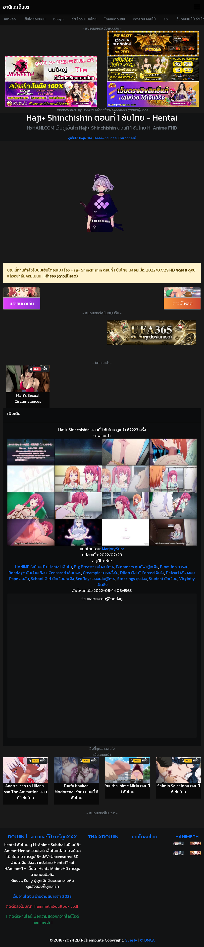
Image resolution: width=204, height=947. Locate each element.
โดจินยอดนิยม (114, 19)
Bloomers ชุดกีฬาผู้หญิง (137, 567)
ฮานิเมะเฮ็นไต (16, 7)
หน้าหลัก (10, 19)
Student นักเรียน (163, 579)
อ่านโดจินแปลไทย (84, 19)
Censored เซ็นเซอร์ (65, 573)
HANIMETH (187, 836)
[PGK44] (153, 43)
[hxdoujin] (178, 853)
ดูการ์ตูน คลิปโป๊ (144, 19)
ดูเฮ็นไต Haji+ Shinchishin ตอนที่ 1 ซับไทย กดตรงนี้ (102, 138)
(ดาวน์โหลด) (67, 276)
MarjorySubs (113, 549)
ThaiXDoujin (103, 836)
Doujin (58, 19)
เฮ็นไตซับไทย (144, 836)
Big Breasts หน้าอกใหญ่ (94, 567)
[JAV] (51, 68)
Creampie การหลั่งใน (100, 573)
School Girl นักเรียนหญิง (52, 579)
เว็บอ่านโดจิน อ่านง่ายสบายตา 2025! (42, 896)
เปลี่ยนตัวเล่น (22, 303)
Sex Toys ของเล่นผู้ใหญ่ (95, 579)
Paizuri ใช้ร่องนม (180, 573)
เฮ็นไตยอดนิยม (34, 19)
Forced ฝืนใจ (153, 573)
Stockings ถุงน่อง (132, 579)
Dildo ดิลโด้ (130, 573)
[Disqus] (102, 670)
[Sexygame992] (153, 68)
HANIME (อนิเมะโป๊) (31, 567)
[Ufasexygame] (51, 94)
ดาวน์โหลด (182, 303)
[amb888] (153, 94)
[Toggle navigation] (197, 7)
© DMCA (147, 940)
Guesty (131, 940)
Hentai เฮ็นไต (60, 567)
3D (166, 19)
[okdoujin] (178, 844)
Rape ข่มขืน (19, 579)
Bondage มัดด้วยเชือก (27, 573)
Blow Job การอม (174, 567)
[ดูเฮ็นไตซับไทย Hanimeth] (195, 844)
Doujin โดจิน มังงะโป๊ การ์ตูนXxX (42, 836)
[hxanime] (195, 853)
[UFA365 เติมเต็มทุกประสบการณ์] (151, 332)
